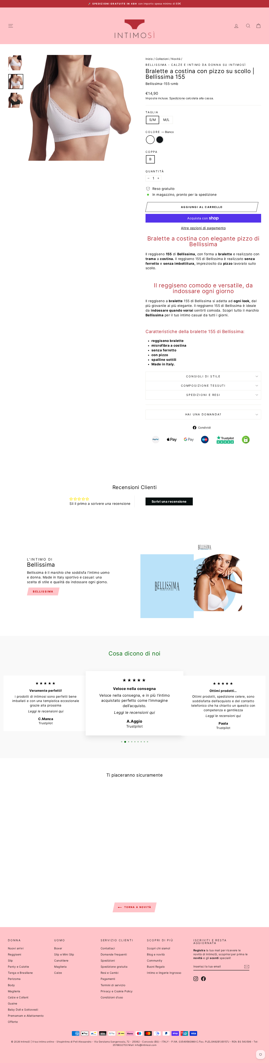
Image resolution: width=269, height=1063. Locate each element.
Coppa (152, 151)
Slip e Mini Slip (64, 954)
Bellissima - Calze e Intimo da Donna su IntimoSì (196, 64)
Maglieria (14, 991)
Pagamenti (108, 978)
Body (11, 985)
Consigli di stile (203, 376)
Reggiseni (14, 954)
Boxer (58, 948)
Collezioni (162, 58)
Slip (10, 960)
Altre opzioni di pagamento (203, 228)
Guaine (12, 1003)
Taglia (152, 112)
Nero (160, 140)
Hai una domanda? (203, 414)
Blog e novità (156, 954)
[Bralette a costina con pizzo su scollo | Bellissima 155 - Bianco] (35, 869)
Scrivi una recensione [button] (169, 501)
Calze (58, 972)
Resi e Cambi (109, 972)
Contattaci (108, 948)
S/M (152, 120)
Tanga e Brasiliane (20, 972)
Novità (175, 58)
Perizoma (14, 978)
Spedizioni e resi (203, 394)
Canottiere (61, 960)
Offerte (13, 1021)
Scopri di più (37, 843)
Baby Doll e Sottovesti (23, 1009)
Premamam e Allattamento (26, 1015)
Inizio (149, 58)
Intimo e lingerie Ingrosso (164, 972)
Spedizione (177, 98)
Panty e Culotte (18, 966)
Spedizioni (108, 960)
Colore (160, 132)
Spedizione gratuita (114, 966)
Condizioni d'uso (112, 997)
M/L (166, 120)
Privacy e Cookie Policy (117, 991)
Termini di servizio (113, 985)
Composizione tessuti (203, 385)
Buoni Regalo (156, 966)
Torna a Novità (137, 907)
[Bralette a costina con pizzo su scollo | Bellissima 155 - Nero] (41, 869)
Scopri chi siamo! (158, 948)
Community (154, 960)
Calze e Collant (18, 997)
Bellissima (43, 591)
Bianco (150, 140)
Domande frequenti (114, 954)
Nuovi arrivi (15, 948)
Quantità (155, 171)
